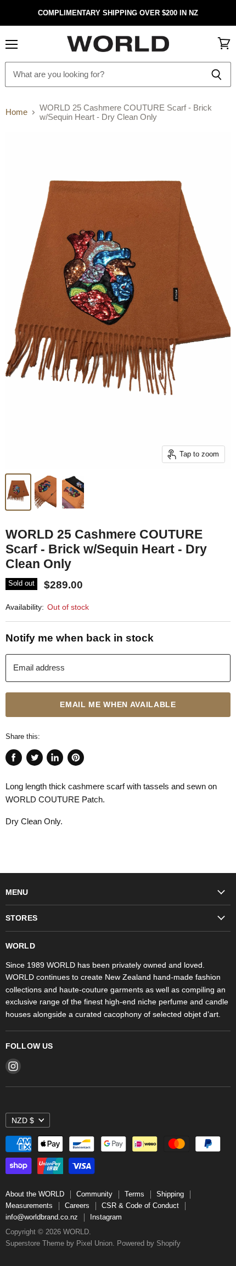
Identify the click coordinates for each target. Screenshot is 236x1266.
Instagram (106, 1217)
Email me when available (118, 705)
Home (16, 112)
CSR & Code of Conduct (140, 1205)
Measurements (29, 1205)
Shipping (170, 1194)
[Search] (216, 74)
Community (94, 1194)
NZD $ (23, 1120)
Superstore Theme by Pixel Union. (60, 1243)
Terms (134, 1194)
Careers (77, 1205)
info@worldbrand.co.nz (41, 1217)
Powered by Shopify (149, 1243)
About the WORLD (34, 1194)
